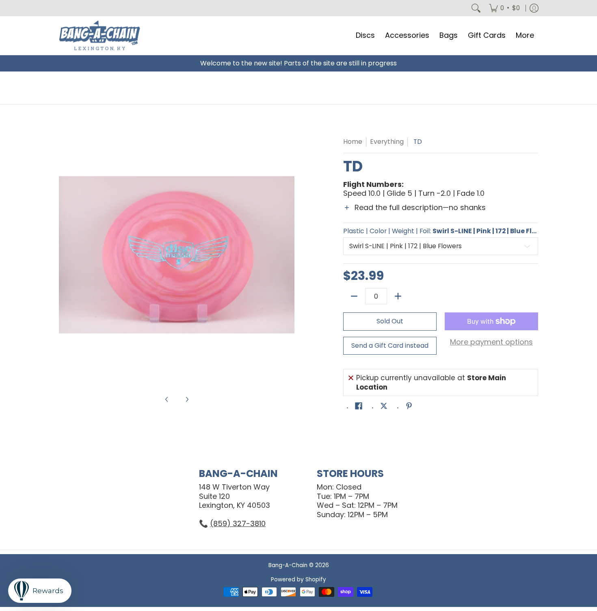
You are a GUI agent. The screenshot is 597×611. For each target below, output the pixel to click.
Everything (387, 141)
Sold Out (389, 321)
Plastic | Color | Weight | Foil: (440, 231)
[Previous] (65, 255)
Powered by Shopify (298, 579)
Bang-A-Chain (287, 565)
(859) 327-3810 (238, 523)
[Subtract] (354, 296)
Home (352, 141)
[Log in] (534, 8)
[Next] (289, 255)
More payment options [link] (491, 342)
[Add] (398, 296)
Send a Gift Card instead (389, 345)
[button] (440, 213)
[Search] (476, 8)
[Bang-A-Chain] (99, 35)
